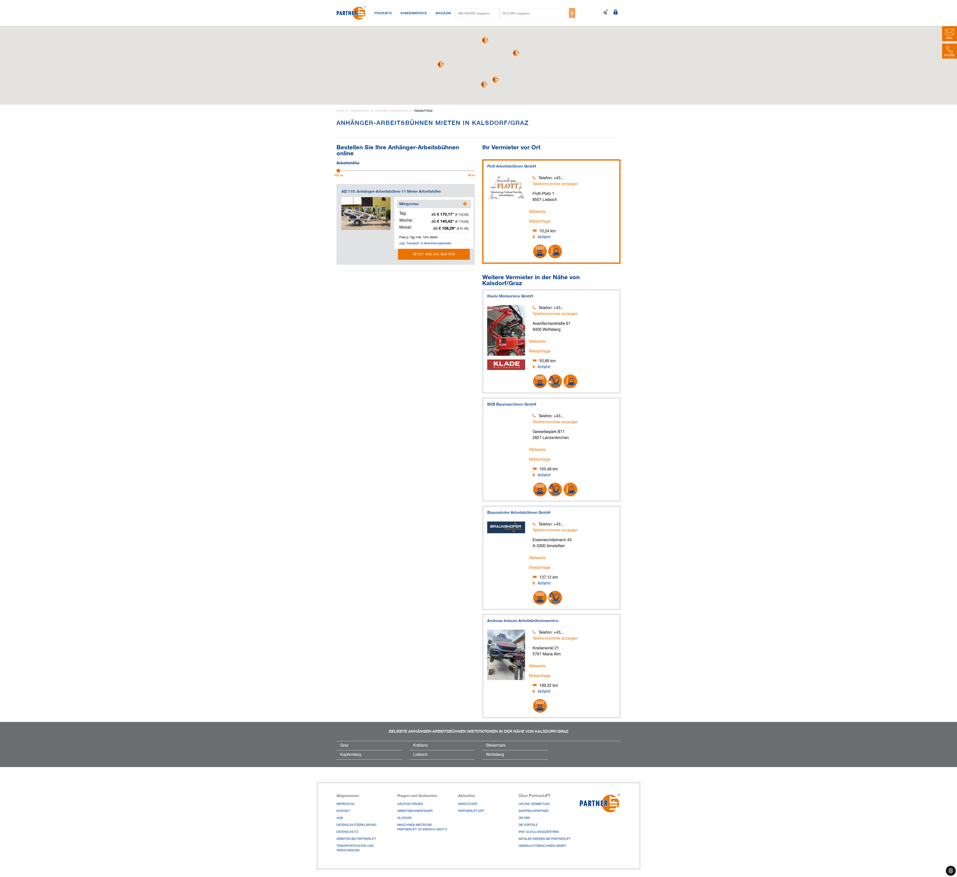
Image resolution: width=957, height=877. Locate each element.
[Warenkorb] (606, 12)
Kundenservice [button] (413, 13)
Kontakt (343, 811)
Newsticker (467, 804)
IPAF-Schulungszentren (539, 832)
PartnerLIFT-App (471, 811)
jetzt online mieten (434, 254)
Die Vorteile (528, 825)
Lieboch (420, 755)
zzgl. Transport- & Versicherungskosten (425, 243)
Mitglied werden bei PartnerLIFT (545, 839)
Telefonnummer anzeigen (555, 184)
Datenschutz (347, 832)
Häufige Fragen (410, 804)
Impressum (345, 804)
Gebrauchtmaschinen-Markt (542, 846)
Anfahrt (544, 237)
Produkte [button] (383, 13)
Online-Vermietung (534, 804)
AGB (339, 818)
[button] (495, 80)
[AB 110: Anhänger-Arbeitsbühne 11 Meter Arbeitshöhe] (366, 213)
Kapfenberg (350, 755)
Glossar (404, 818)
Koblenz (420, 746)
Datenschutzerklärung (356, 825)
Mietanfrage (540, 222)
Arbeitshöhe (347, 162)
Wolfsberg (495, 755)
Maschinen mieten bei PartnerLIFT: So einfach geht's (422, 827)
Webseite (537, 212)
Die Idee (524, 818)
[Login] (616, 12)
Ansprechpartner (534, 811)
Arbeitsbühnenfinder (415, 811)
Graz (344, 746)
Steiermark (495, 746)
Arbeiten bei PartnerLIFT (356, 839)
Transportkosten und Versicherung (355, 848)
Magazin (443, 13)
